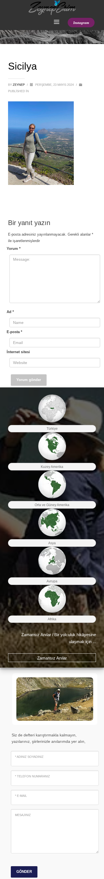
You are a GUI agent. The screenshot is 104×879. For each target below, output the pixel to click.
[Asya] (52, 522)
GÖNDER (24, 872)
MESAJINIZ (23, 815)
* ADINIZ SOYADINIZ (29, 756)
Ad (10, 312)
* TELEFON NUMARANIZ (32, 776)
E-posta (14, 332)
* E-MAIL (21, 795)
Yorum (14, 248)
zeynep (19, 84)
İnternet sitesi (18, 352)
